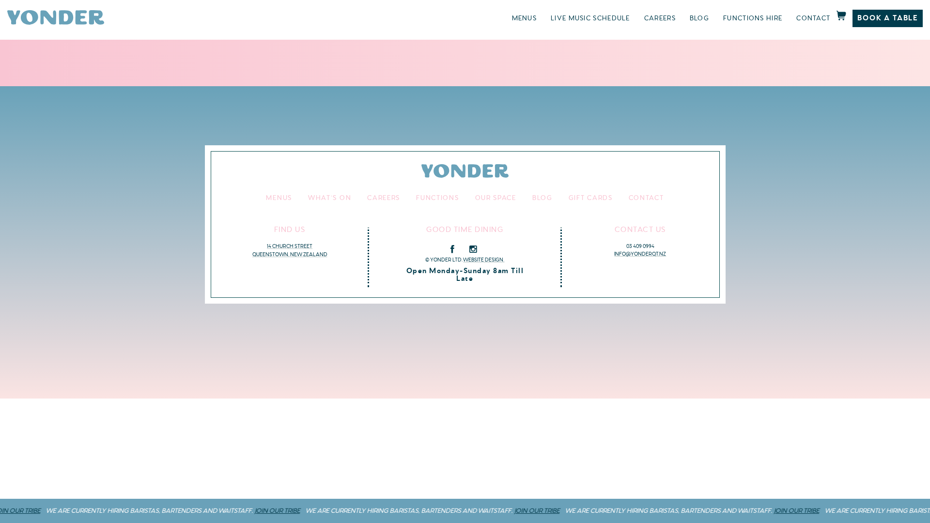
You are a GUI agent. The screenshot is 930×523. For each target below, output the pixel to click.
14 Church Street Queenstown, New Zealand (289, 250)
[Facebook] (452, 249)
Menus (279, 198)
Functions (437, 198)
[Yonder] (55, 22)
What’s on (329, 198)
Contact (813, 18)
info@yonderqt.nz (640, 254)
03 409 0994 (640, 246)
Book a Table (887, 18)
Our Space (495, 198)
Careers (660, 18)
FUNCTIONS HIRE (752, 18)
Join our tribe (268, 511)
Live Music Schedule (590, 18)
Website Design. (483, 259)
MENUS (524, 18)
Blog (699, 18)
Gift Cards (591, 198)
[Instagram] (473, 249)
